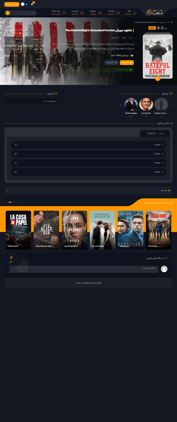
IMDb (152, 28)
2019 (20, 52)
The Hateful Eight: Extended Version (146, 22)
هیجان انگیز (114, 38)
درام (131, 38)
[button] (121, 105)
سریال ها (162, 22)
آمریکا (40, 52)
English (39, 62)
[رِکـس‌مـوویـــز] (154, 12)
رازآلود (124, 38)
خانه (168, 22)
